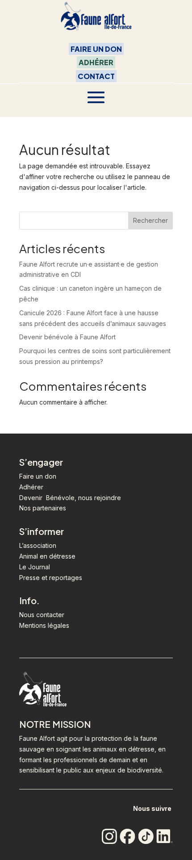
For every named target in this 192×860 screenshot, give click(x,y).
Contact (96, 76)
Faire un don (37, 476)
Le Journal (34, 567)
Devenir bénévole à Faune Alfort (67, 337)
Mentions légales (44, 625)
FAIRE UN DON (96, 49)
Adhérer (96, 62)
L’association (37, 545)
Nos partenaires (42, 508)
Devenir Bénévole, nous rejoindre (70, 497)
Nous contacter (41, 614)
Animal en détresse (47, 556)
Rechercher (150, 220)
